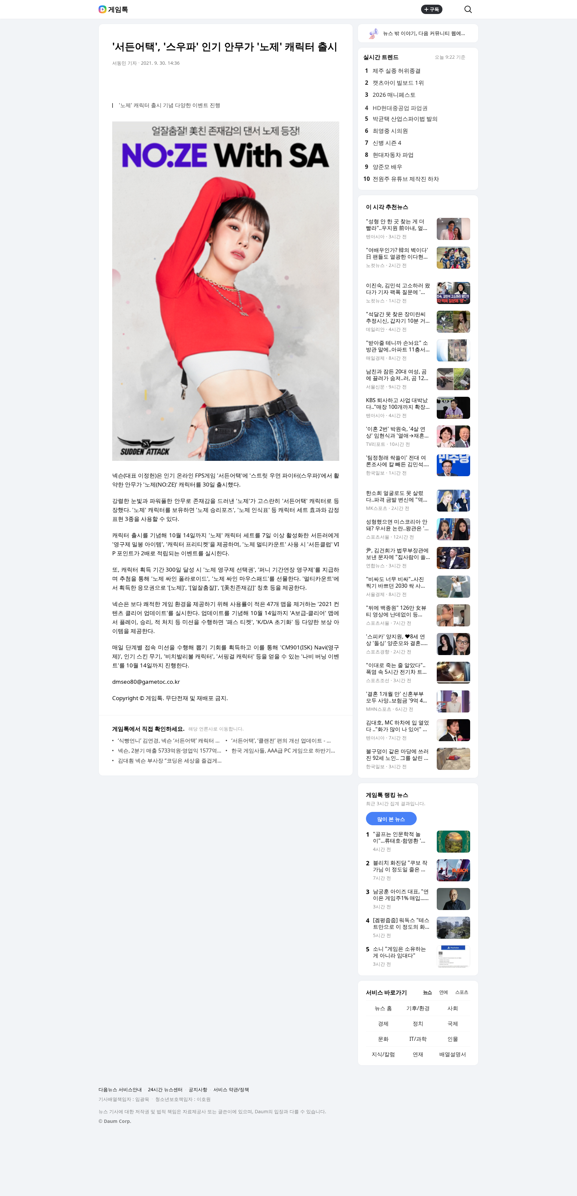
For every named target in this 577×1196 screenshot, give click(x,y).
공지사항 (198, 1089)
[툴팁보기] (470, 58)
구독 (434, 9)
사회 (452, 1008)
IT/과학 (418, 1038)
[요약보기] (279, 81)
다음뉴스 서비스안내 (120, 1089)
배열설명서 (452, 1054)
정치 (418, 1023)
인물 (452, 1038)
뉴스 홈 (383, 1008)
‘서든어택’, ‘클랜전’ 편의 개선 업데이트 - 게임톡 (283, 740)
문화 (383, 1038)
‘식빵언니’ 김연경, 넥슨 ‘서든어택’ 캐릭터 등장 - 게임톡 (170, 740)
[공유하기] (453, 9)
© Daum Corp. (115, 1121)
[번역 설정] (306, 81)
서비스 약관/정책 (231, 1089)
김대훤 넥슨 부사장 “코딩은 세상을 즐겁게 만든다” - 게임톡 (170, 760)
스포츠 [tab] (461, 992)
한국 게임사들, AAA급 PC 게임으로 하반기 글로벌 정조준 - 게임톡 (283, 750)
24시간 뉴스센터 (165, 1089)
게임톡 (118, 9)
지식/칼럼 (383, 1054)
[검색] (470, 9)
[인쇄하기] (332, 81)
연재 (418, 1054)
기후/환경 (418, 1008)
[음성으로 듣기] (292, 81)
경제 (383, 1023)
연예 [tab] (443, 992)
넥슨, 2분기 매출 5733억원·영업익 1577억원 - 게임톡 (170, 750)
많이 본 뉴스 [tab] (391, 819)
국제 (452, 1023)
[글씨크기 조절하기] (319, 81)
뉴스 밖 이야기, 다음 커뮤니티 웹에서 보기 (430, 33)
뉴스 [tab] (427, 992)
